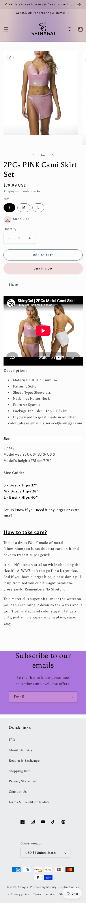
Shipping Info (19, 771)
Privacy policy (20, 894)
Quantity (10, 229)
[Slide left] (33, 155)
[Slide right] (53, 155)
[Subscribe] (72, 696)
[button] (6, 29)
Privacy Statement (23, 781)
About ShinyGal (21, 750)
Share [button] (13, 285)
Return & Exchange (24, 761)
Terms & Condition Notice (29, 802)
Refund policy (70, 887)
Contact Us (18, 792)
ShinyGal (24, 887)
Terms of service (44, 894)
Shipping (9, 191)
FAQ (12, 740)
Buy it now (43, 268)
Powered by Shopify (43, 887)
